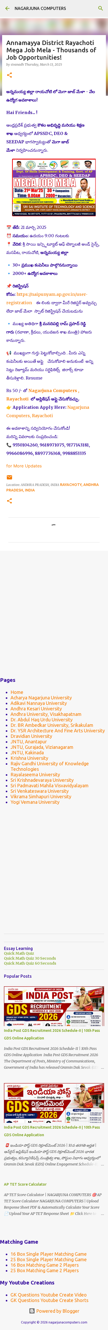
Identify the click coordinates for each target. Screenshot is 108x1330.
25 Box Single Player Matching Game (48, 1259)
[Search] (101, 8)
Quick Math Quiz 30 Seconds (30, 958)
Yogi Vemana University (35, 802)
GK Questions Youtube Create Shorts (49, 1300)
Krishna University (29, 758)
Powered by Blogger (57, 1311)
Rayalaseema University (35, 774)
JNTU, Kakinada (27, 752)
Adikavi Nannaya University (38, 703)
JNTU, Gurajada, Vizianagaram (41, 747)
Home (16, 692)
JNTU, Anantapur (28, 741)
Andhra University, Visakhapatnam (46, 714)
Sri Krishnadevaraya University (42, 780)
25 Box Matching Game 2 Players (44, 1270)
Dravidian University (31, 736)
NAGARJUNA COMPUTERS (40, 8)
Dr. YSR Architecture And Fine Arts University (57, 730)
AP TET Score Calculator (25, 1184)
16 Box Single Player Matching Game (48, 1254)
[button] (9, 75)
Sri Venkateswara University (39, 791)
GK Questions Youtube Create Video (48, 1294)
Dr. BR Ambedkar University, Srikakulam (51, 725)
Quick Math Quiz (19, 953)
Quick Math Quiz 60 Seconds (30, 963)
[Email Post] (9, 479)
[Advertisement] (54, 612)
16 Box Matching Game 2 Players (44, 1264)
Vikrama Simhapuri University (40, 796)
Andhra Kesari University (36, 708)
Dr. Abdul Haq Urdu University (41, 719)
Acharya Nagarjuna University (41, 697)
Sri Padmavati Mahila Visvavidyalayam (49, 785)
